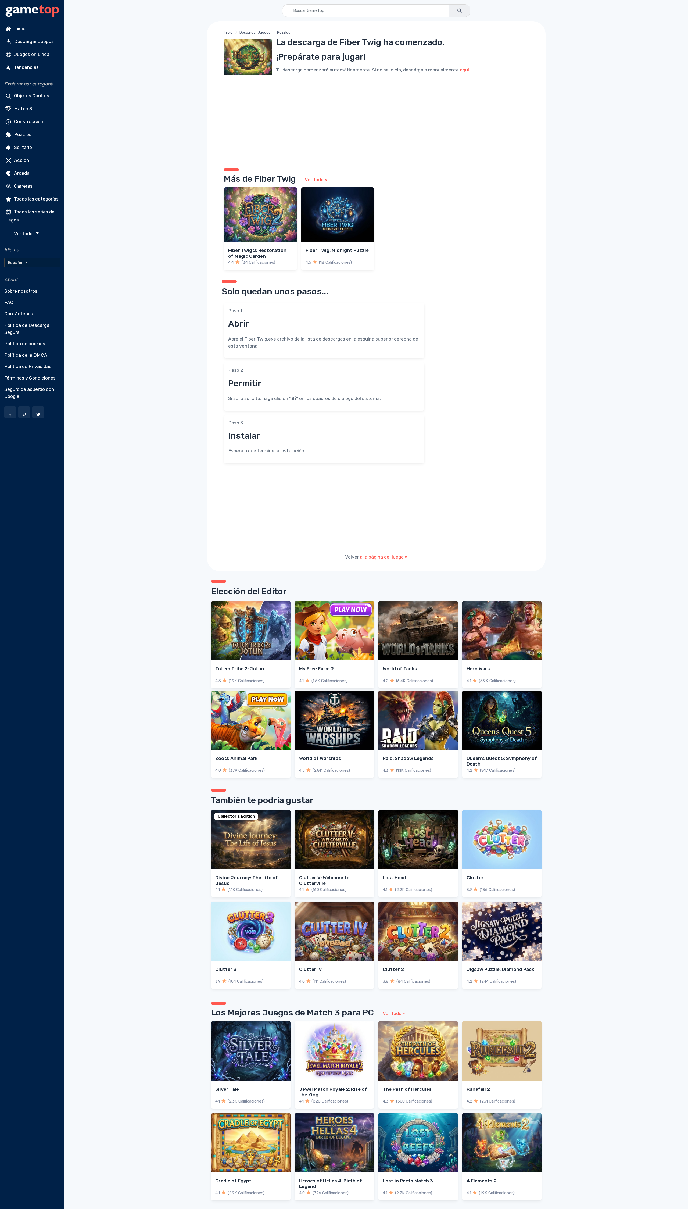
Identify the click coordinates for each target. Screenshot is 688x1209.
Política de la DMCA (25, 355)
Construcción (28, 121)
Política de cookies (24, 343)
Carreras (23, 186)
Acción (21, 160)
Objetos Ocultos (31, 95)
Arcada (21, 173)
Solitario (22, 147)
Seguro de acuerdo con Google (29, 393)
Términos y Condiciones (30, 378)
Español (16, 262)
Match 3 (22, 108)
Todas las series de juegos (29, 216)
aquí (464, 70)
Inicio (19, 28)
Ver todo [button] (20, 234)
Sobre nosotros (20, 291)
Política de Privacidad (28, 366)
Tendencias (26, 67)
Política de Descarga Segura (26, 329)
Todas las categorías (36, 199)
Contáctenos (18, 313)
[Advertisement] (376, 119)
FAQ (8, 302)
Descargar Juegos (33, 41)
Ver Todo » (316, 179)
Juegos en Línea (31, 54)
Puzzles (22, 134)
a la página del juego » (384, 557)
